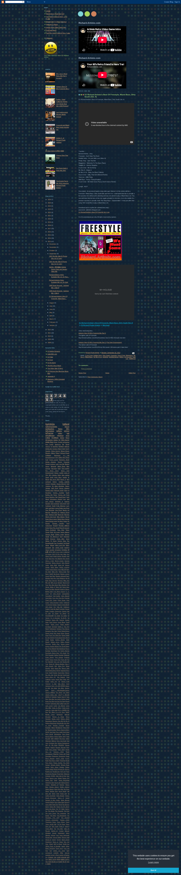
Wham (51, 844)
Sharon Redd (49, 534)
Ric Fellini (66, 763)
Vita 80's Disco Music (54, 365)
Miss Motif (66, 727)
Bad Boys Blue (55, 479)
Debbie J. (60, 626)
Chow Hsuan (61, 600)
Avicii (59, 569)
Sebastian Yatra (49, 782)
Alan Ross (52, 558)
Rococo (67, 769)
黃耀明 (49, 864)
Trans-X (67, 826)
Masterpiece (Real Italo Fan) (55, 14)
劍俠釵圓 (63, 857)
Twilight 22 (132, 358)
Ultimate (67, 831)
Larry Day (66, 703)
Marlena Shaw (64, 512)
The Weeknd (65, 817)
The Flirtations (59, 811)
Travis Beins (49, 828)
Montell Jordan (52, 730)
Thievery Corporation (51, 820)
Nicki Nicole (49, 734)
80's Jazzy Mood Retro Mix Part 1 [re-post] (61, 76)
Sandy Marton (64, 532)
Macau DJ (66, 510)
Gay (61, 662)
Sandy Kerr (49, 780)
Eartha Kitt (48, 495)
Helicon (67, 673)
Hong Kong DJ (50, 677)
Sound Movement (50, 798)
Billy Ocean (54, 582)
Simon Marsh (62, 791)
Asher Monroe (54, 569)
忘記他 (54, 859)
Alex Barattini (59, 558)
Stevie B (67, 802)
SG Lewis (57, 532)
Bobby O (52, 587)
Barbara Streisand (61, 576)
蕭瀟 (49, 861)
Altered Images (59, 561)
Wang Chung (65, 839)
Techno (60, 541)
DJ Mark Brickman (58, 486)
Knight (67, 699)
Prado (67, 754)
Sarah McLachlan (64, 780)
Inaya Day (53, 681)
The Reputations (62, 815)
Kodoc (47, 701)
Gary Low (56, 662)
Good (52, 668)
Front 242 (64, 659)
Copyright (62, 609)
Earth (67, 492)
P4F (46, 745)
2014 (49, 238)
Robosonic (57, 455)
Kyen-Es (47, 703)
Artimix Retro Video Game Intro (56, 27)
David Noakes (64, 624)
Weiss (47, 545)
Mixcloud (106, 325)
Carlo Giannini (65, 596)
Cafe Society (57, 593)
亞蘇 (55, 857)
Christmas (66, 602)
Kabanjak (54, 697)
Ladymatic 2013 (54, 703)
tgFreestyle (128, 357)
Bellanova (62, 578)
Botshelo (57, 589)
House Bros (59, 679)
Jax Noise (54, 688)
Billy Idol (47, 582)
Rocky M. (62, 769)
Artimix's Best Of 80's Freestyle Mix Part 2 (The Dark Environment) (100, 342)
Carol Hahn (48, 598)
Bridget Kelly (49, 591)
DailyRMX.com (52, 354)
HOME (48, 11)
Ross (67, 771)
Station (67, 798)
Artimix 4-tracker (64, 567)
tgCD (67, 435)
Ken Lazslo (58, 699)
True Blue (60, 828)
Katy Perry (63, 503)
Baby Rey (55, 571)
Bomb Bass (66, 587)
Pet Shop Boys (52, 470)
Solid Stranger (60, 795)
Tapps (55, 541)
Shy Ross (66, 789)
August (51, 303)
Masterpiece (48, 721)
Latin (57, 464)
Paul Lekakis (53, 749)
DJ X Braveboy (55, 618)
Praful (47, 528)
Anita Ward (53, 565)
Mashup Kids (53, 514)
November (53, 247)
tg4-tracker (66, 442)
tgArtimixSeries (114, 357)
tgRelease (60, 435)
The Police (53, 815)
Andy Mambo (65, 563)
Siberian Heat (54, 791)
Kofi (68, 503)
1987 (54, 552)
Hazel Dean (61, 673)
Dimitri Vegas (49, 633)
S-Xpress (47, 776)
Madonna (58, 444)
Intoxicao (47, 684)
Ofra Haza (62, 738)
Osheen (60, 743)
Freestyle (114, 355)
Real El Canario (64, 528)
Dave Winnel (53, 622)
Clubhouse (66, 607)
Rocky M (56, 769)
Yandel (63, 846)
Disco (67, 437)
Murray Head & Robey (63, 730)
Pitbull (57, 453)
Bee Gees (56, 578)
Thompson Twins (50, 822)
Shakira (47, 784)
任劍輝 (59, 857)
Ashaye (47, 569)
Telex (64, 541)
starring (61, 855)
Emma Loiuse (65, 644)
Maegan (47, 512)
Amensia (67, 561)
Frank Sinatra (49, 657)
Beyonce (54, 580)
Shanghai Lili (54, 784)
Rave (51, 528)
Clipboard (49, 38)
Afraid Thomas (57, 556)
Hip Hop (60, 675)
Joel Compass (54, 503)
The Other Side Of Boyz (55, 368)
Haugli (50, 673)
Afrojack (64, 556)
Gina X (67, 664)
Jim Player (59, 692)
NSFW (47, 732)
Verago (56, 473)
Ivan (64, 499)
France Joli (61, 495)
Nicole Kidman (49, 736)
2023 (49, 209)
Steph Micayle (65, 800)
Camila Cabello (64, 481)
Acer (68, 554)
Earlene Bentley (60, 640)
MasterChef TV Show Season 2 (56, 22)
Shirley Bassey (49, 789)
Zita (53, 547)
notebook (47, 855)
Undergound (61, 833)
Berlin (46, 580)
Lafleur (61, 703)
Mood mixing (53, 519)
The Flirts (66, 811)
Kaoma (59, 697)
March (51, 319)
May (51, 312)
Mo (46, 730)
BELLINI (63, 569)
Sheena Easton (54, 787)
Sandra (60, 778)
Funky (67, 448)
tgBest (121, 357)
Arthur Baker (54, 567)
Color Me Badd (54, 609)
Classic (55, 604)
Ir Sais (54, 684)
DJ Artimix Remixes (53, 351)
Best (50, 580)
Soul (61, 536)
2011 (49, 333)
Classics (59, 604)
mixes (47, 550)
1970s (50, 552)
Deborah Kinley (59, 490)
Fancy (55, 495)
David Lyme (55, 624)
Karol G (64, 697)
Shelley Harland (64, 787)
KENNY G (48, 697)
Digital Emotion (50, 462)
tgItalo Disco (49, 442)
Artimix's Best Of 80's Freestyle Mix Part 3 (92, 333)
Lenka (67, 705)
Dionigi (60, 462)
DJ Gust (50, 360)
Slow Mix (48, 793)
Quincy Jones (60, 758)
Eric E (47, 648)
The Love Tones (50, 813)
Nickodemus (57, 734)
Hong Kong (66, 675)
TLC (57, 809)
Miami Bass (89, 357)
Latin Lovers (49, 705)
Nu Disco (60, 521)
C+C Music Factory (59, 591)
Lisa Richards (49, 510)
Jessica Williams (50, 692)
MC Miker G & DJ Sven (57, 712)
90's (50, 475)
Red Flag (62, 760)
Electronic (48, 644)
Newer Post (82, 373)
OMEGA (56, 738)
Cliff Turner (48, 607)
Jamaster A (51, 376)
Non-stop (54, 468)
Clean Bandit (65, 604)
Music (56, 442)
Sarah (55, 780)
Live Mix (61, 464)
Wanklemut (48, 842)
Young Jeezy (59, 848)
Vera (57, 835)
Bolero (55, 481)
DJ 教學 (64, 618)
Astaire (65, 477)
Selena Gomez (65, 782)
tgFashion (66, 855)
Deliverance (53, 629)
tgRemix (66, 446)
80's (67, 429)
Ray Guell (56, 528)
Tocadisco (60, 543)
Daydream (48, 626)
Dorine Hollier (65, 635)
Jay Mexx (61, 688)
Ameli (51, 477)
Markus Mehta (65, 719)
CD (51, 593)
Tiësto (67, 824)
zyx (46, 857)
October (52, 250)
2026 (49, 199)
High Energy (65, 440)
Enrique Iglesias (54, 646)
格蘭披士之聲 (64, 859)
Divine (62, 633)
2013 (49, 241)
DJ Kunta (55, 613)
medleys (66, 547)
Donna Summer (58, 492)
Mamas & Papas (58, 716)
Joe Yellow (66, 692)
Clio (55, 607)
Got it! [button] (153, 870)
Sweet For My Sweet (62, 806)
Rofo (51, 532)
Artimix (55, 440)
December (53, 244)
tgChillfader (55, 437)
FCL (68, 653)
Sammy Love (53, 778)
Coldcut (47, 609)
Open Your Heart (61, 741)
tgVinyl (66, 431)
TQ (60, 809)
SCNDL (53, 776)
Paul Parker (65, 468)
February (52, 322)
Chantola (66, 598)
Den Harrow (65, 629)
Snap (57, 793)
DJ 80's (48, 613)
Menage (66, 514)
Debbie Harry (97, 355)
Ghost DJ (52, 664)
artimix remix (59, 547)
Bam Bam (52, 576)
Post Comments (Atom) (95, 377)
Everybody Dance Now (52, 653)
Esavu (67, 648)
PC (49, 745)
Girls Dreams (49, 666)
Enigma (47, 646)
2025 (49, 203)
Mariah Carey (56, 719)
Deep (66, 490)
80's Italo (60, 554)
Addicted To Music (52, 24)
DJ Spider (64, 615)
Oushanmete (65, 743)
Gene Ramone (50, 497)
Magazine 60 (55, 512)
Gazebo (47, 451)
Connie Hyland (57, 448)
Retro (60, 429)
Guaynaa (63, 670)
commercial (48, 853)
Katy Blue (51, 699)
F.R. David (63, 653)
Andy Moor (58, 477)
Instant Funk (65, 681)
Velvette (53, 835)
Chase (55, 600)
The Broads (51, 811)
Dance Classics (64, 488)
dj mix (66, 455)
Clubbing (48, 486)
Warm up (55, 842)
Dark (63, 448)
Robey (51, 769)
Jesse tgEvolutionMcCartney (60, 690)
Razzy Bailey (56, 760)
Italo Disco (61, 684)
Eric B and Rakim (64, 646)
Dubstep (52, 637)
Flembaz (61, 655)
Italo (68, 433)
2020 (49, 219)
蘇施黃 (60, 861)
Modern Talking (50, 453)
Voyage (59, 839)
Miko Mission (61, 517)
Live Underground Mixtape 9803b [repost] (62, 115)
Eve (59, 651)
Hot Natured (61, 677)
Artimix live (48, 448)
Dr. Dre (47, 637)
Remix (67, 444)
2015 (49, 235)
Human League (50, 464)
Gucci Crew (121, 355)
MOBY (67, 712)
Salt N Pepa (62, 776)
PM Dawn (54, 745)
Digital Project (65, 631)
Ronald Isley (56, 771)
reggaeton (58, 550)
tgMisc (60, 433)
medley (61, 473)
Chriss (61, 602)
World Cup (66, 844)
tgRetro (59, 431)
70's (46, 475)
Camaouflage (65, 593)
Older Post (132, 373)
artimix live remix (59, 850)
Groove (58, 670)
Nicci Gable (59, 732)
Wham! (52, 545)
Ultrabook (48, 833)
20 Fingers (48, 554)
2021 (49, 215)
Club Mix (59, 607)
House (53, 679)
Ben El (67, 578)
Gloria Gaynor (55, 451)
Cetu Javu (55, 598)
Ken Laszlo (49, 444)
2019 (49, 222)
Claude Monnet (61, 484)
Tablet (63, 809)
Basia (52, 578)
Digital (59, 631)
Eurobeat (47, 651)
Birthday (60, 582)
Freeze (51, 659)
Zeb (51, 850)
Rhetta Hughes (57, 763)
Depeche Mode (64, 459)
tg (51, 446)
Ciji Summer (48, 604)
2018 (49, 225)
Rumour (54, 774)
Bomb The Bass (49, 589)
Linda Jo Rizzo (56, 708)
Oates (65, 521)
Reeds (67, 760)
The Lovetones (61, 813)
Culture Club (65, 611)
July (50, 306)
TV (51, 541)
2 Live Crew (89, 355)
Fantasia (51, 655)
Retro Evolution (50, 530)
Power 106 (62, 754)
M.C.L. (60, 710)
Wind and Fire (60, 545)
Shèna (47, 791)
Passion (52, 747)
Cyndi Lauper (53, 459)
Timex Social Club (50, 824)
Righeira (62, 767)
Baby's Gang (62, 571)
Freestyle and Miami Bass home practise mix (62, 127)
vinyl (56, 457)
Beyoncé (60, 580)
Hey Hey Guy (49, 675)
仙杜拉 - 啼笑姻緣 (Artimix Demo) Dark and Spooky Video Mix (58, 269)
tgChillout (64, 550)
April (51, 315)
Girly (55, 666)
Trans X (61, 826)
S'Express (66, 774)
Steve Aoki (65, 470)
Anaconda (48, 563)
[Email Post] (133, 353)
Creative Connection (55, 611)
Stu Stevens (66, 804)
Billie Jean (66, 580)
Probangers (55, 756)
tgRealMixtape (50, 435)
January (52, 325)
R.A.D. (67, 758)
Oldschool (48, 741)
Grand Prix (58, 668)
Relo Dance (48, 763)
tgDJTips (55, 446)
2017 (49, 228)
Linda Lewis (65, 708)
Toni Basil (66, 543)
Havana (55, 673)
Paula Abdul (61, 749)
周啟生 (50, 859)
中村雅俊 (50, 857)
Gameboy (50, 662)
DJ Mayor (63, 613)
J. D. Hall (57, 686)
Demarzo (59, 629)
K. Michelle (66, 694)
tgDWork (61, 446)
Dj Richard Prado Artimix (90, 325)
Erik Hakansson (61, 648)
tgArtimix (105, 357)
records (52, 550)
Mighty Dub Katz (50, 517)
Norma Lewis (53, 521)
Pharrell (55, 525)
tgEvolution (49, 431)
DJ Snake (57, 615)
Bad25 (51, 574)
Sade (57, 776)
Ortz (56, 743)
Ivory (52, 686)
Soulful (60, 442)
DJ (59, 440)
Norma (56, 736)
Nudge (60, 736)
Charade (53, 484)
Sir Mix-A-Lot (97, 357)
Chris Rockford (54, 602)
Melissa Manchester (51, 723)
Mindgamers (59, 727)
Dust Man (65, 637)
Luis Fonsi (58, 510)
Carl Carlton (56, 596)
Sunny (47, 806)
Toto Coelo (55, 826)
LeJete (55, 705)
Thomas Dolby (64, 820)
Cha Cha (61, 598)
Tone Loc (48, 826)
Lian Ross (66, 508)
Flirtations (66, 655)
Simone (47, 446)
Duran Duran (58, 637)
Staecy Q (61, 798)
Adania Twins (56, 475)
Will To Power (58, 844)
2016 (49, 232)
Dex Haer (54, 631)
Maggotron (129, 355)
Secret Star (57, 782)
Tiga (55, 543)
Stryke (60, 804)
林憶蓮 (58, 859)
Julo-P (60, 694)
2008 (49, 342)
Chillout (47, 437)
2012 (49, 329)
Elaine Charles (65, 642)
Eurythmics (54, 651)
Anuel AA (61, 565)
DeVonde (54, 626)
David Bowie (61, 622)
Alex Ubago (66, 558)
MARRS (64, 710)
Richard (47, 765)
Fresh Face (57, 659)
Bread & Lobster (64, 589)
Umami (54, 833)
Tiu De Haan (61, 824)
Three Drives (61, 822)
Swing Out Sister (50, 809)
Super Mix (53, 806)
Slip (68, 791)
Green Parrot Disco (50, 670)
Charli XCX (48, 600)
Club (68, 484)
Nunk (64, 736)
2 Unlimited (66, 552)
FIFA (46, 655)
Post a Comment (86, 368)
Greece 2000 (65, 668)
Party (59, 468)
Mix (63, 444)
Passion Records (61, 747)
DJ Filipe (50, 357)
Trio (55, 828)
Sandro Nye (65, 778)
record (52, 855)
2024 (49, 206)
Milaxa (53, 727)
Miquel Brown (65, 451)
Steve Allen (61, 539)
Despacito (48, 631)
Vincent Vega (65, 837)
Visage (54, 839)
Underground (49, 473)
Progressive (62, 756)
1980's (60, 457)
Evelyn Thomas (65, 651)
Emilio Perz (55, 644)
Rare (50, 760)
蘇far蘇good (54, 861)
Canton (47, 484)
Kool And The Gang (59, 701)
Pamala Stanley (58, 523)
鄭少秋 (64, 861)
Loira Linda (54, 710)
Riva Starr (60, 530)
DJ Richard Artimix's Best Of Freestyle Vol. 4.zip (94, 212)
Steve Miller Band (59, 802)
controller (55, 853)
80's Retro (66, 457)
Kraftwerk (48, 506)
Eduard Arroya (55, 642)
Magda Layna (50, 714)
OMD (52, 738)
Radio (47, 760)
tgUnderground (50, 457)
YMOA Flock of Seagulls (52, 846)
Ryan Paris (60, 774)
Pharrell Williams (64, 525)
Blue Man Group (53, 585)
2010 (49, 336)
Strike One (55, 804)
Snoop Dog (63, 793)
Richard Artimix (55, 765)
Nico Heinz (65, 734)
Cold (46, 459)
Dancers (61, 620)
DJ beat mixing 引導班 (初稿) (54, 151)
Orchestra (51, 743)
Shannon (61, 784)
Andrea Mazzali (56, 563)
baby (68, 850)
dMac (61, 853)
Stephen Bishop (49, 802)
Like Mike (48, 708)
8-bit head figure (51, 30)
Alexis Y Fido (49, 561)
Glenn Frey (61, 666)
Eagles (52, 640)
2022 (49, 212)
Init (59, 681)
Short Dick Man (58, 789)
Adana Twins (49, 556)
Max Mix (60, 721)
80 (56, 554)
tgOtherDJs (49, 429)
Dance (62, 437)
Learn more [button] (153, 862)
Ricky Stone (54, 767)
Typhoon (61, 831)
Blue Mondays (63, 585)
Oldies (67, 738)
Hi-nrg (55, 675)
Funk (67, 495)
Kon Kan (51, 701)
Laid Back (51, 508)
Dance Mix (55, 620)
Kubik (54, 506)
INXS (64, 679)
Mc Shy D (66, 721)
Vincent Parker (57, 837)
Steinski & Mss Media (52, 800)
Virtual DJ (48, 839)
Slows (53, 793)
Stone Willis (48, 804)
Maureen (55, 721)
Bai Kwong (57, 574)
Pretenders (48, 756)
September (53, 253)
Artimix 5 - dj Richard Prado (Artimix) (60, 140)
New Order (53, 732)
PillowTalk (56, 754)
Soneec (67, 795)
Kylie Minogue (60, 506)
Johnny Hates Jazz (51, 694)
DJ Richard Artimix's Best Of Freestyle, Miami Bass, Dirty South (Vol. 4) (106, 323)
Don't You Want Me (55, 635)
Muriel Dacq (61, 519)
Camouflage (48, 596)
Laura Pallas (59, 508)
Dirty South (106, 355)
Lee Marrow (61, 705)
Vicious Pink (48, 837)
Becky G (63, 479)
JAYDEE (62, 686)
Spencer (52, 539)
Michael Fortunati (58, 725)
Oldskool (53, 741)
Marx (46, 514)
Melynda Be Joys (62, 723)
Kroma (67, 701)
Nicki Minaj (66, 732)
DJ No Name (51, 363)
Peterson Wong (59, 752)
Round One (48, 774)
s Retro (57, 855)
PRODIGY (61, 745)
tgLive (67, 427)
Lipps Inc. (48, 710)
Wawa (61, 842)
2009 (49, 339)
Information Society (56, 499)
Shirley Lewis (59, 534)
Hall (56, 497)
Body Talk (59, 587)
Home (107, 373)
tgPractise (49, 433)
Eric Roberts (52, 648)
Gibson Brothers (60, 664)
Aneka (47, 565)
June (51, 309)
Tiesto (67, 822)
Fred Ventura (59, 657)
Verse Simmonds (64, 835)
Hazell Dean (62, 497)
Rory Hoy (63, 771)
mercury (67, 853)
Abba (64, 554)
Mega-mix (61, 514)
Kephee (63, 699)
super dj (66, 473)
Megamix (53, 466)
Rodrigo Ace (48, 771)
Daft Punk (54, 488)
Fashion (56, 655)
